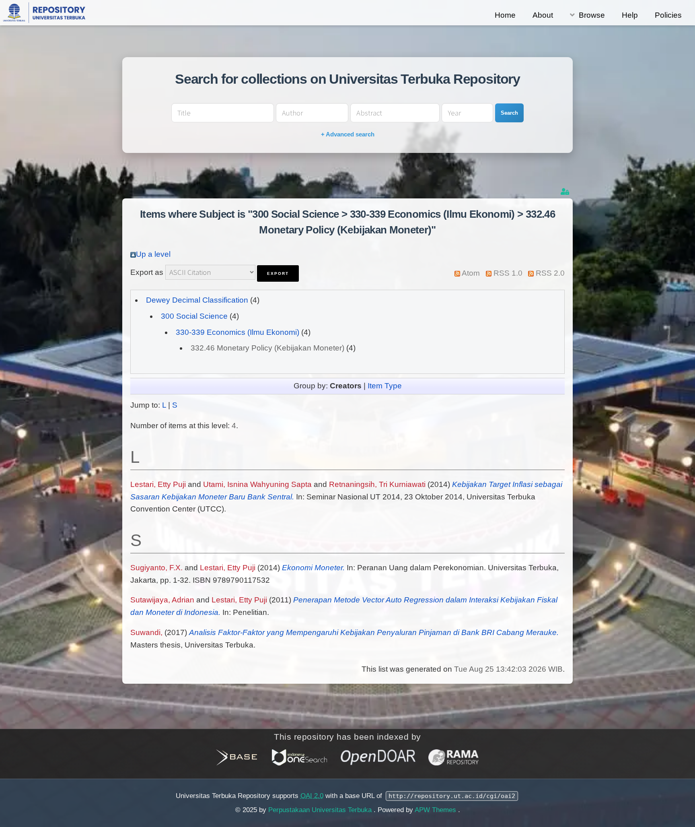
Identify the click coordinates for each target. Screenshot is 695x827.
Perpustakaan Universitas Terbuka (321, 810)
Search (509, 113)
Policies (668, 15)
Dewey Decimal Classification (197, 300)
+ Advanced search (347, 134)
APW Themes (436, 810)
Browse (592, 15)
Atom (471, 273)
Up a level (153, 254)
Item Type (385, 386)
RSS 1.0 (507, 273)
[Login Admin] (566, 192)
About (543, 15)
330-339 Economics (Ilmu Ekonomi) (237, 332)
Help (630, 15)
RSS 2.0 (550, 273)
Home (505, 15)
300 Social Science (194, 316)
